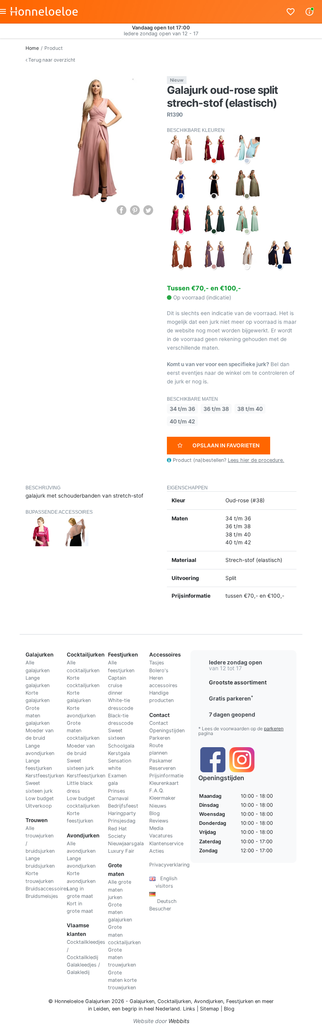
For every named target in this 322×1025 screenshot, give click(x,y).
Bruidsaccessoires (47, 889)
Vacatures (161, 836)
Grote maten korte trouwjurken (122, 980)
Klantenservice (166, 843)
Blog (154, 813)
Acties (156, 851)
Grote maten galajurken (37, 715)
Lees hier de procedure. (256, 460)
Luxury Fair (121, 851)
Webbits (178, 1021)
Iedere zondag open (235, 662)
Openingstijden (167, 730)
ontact (160, 723)
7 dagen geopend (232, 714)
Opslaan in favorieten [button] (226, 445)
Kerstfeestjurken (45, 776)
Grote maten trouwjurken (122, 957)
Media (156, 828)
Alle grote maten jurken (119, 889)
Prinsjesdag (121, 821)
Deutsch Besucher (163, 901)
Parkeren (159, 738)
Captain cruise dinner (117, 685)
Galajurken (142, 1001)
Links (189, 1009)
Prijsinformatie (166, 776)
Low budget (40, 798)
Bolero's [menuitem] (158, 670)
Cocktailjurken (174, 1001)
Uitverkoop (39, 806)
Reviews (158, 821)
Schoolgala (121, 746)
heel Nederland (162, 1009)
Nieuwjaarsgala (126, 843)
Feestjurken (239, 1001)
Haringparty (122, 813)
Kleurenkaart (164, 783)
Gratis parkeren (231, 698)
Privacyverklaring (169, 865)
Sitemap (209, 1009)
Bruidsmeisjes (42, 896)
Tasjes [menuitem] (156, 663)
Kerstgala (119, 753)
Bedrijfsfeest (123, 806)
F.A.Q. (156, 790)
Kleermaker (162, 798)
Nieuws (157, 806)
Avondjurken (208, 1001)
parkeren (274, 728)
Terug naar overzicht (51, 60)
